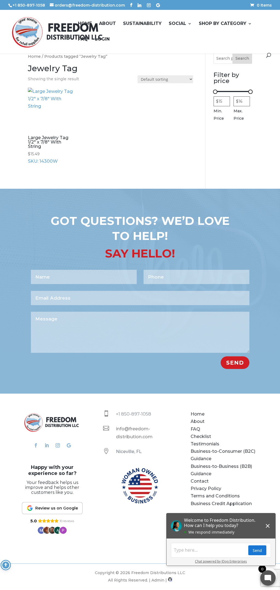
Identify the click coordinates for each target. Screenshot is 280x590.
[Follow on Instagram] (57, 445)
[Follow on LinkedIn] (46, 445)
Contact (200, 481)
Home (85, 24)
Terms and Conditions (215, 496)
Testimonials (205, 443)
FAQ (83, 39)
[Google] (158, 5)
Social (177, 24)
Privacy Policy (206, 488)
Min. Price (219, 114)
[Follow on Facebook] (35, 445)
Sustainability (142, 24)
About (107, 24)
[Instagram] (149, 5)
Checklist (201, 436)
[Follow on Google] (68, 445)
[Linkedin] (139, 5)
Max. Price (239, 114)
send (235, 362)
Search (242, 58)
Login (102, 39)
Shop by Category (222, 24)
